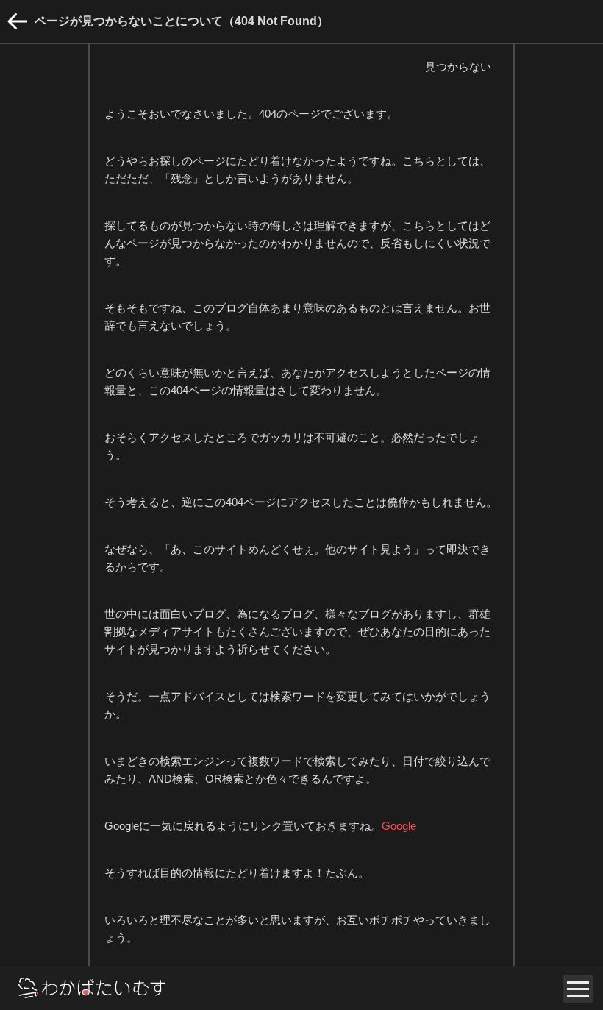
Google (399, 825)
